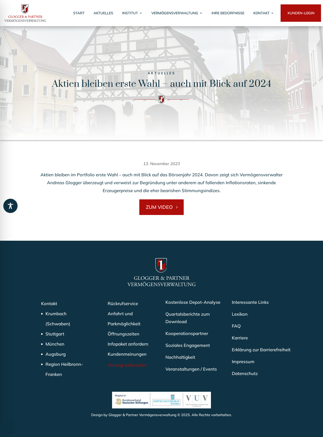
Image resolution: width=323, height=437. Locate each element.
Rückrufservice (123, 303)
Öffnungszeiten (123, 334)
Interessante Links (250, 302)
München (54, 344)
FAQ (236, 326)
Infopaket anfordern (128, 344)
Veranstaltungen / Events (191, 369)
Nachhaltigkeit (180, 357)
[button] (9, 427)
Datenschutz (245, 373)
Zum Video (159, 207)
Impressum (243, 361)
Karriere (240, 337)
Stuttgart (54, 334)
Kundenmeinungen (127, 354)
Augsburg (55, 354)
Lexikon (240, 314)
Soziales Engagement (187, 345)
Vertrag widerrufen (127, 365)
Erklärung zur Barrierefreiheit (261, 349)
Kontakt (49, 303)
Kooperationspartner (186, 333)
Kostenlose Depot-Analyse (192, 302)
